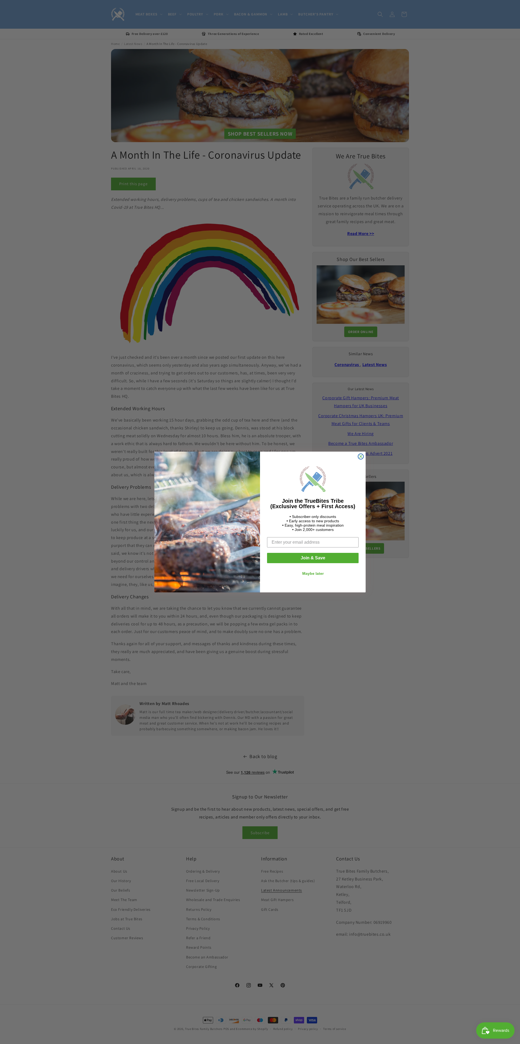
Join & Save (313, 558)
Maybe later (313, 573)
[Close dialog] (360, 456)
